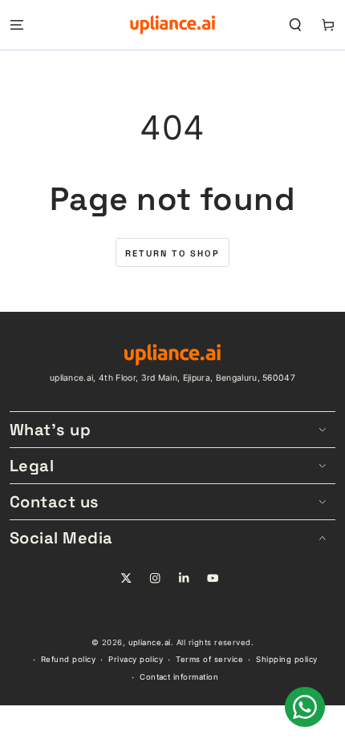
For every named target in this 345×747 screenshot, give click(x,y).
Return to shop (172, 253)
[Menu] (17, 24)
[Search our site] (295, 24)
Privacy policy (135, 659)
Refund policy (68, 659)
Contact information (179, 676)
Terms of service (209, 659)
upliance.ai (149, 642)
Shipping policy (286, 659)
